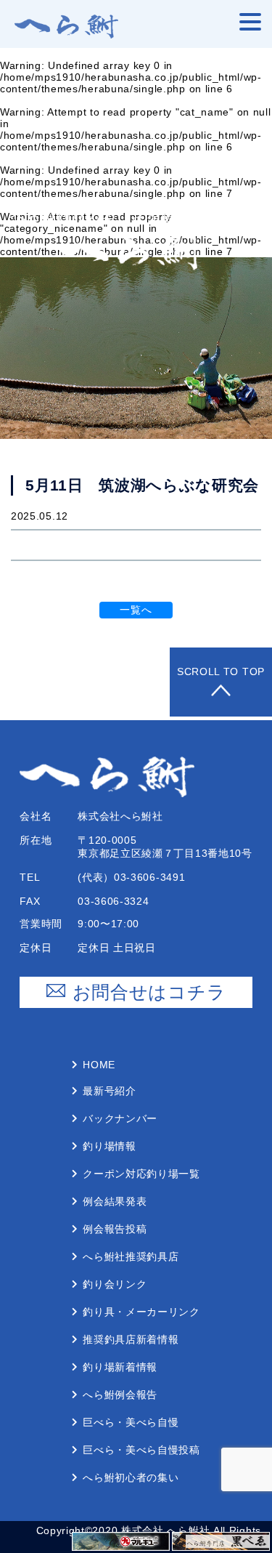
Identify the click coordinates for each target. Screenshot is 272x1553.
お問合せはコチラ (149, 992)
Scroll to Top (221, 671)
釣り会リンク (115, 1284)
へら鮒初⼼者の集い (130, 1477)
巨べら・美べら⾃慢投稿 (141, 1450)
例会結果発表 (115, 1201)
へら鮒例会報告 (120, 1394)
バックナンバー (120, 1118)
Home (99, 1064)
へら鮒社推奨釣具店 (130, 1256)
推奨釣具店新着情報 (130, 1339)
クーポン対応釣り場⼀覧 (141, 1173)
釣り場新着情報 (120, 1367)
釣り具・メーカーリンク (141, 1312)
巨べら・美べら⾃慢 (130, 1422)
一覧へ (136, 610)
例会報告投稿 (115, 1229)
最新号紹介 (109, 1091)
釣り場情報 (109, 1146)
